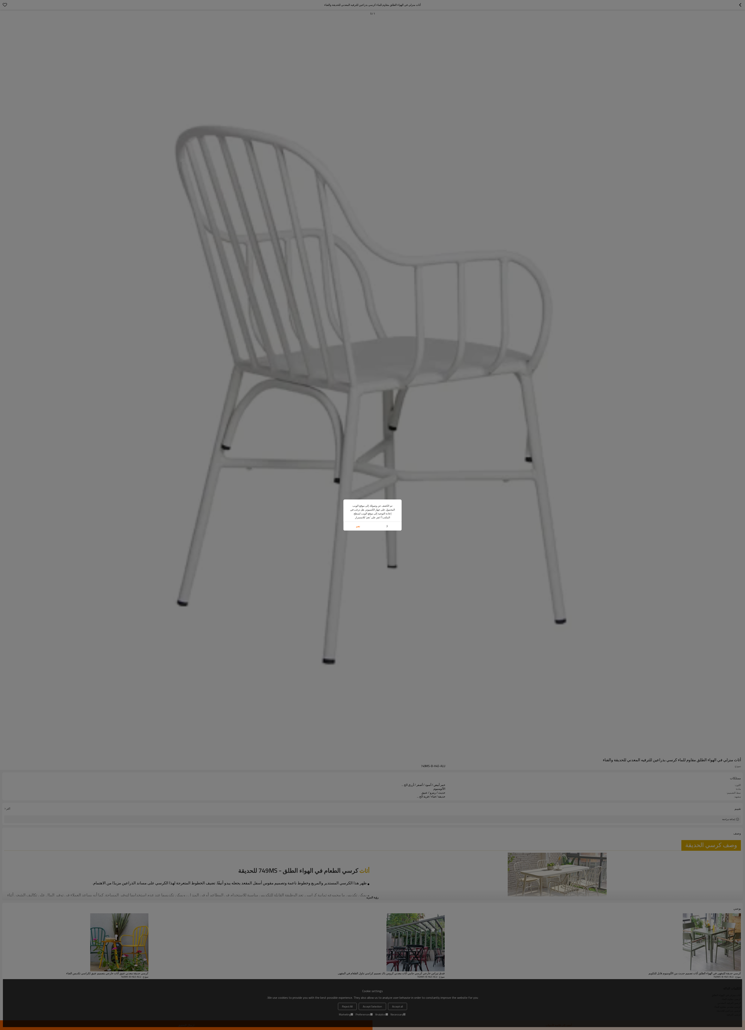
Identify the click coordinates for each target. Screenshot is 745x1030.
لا (387, 526)
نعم (358, 526)
